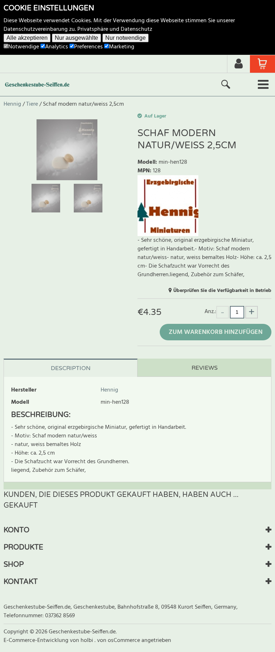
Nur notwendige (125, 38)
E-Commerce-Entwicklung (37, 640)
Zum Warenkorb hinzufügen (215, 332)
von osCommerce (119, 640)
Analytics (56, 47)
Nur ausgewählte (76, 38)
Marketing (121, 47)
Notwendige (23, 47)
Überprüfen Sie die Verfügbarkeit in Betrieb (222, 291)
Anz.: (210, 311)
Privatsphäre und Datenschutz (114, 29)
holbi (88, 640)
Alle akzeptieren (27, 38)
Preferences (88, 47)
